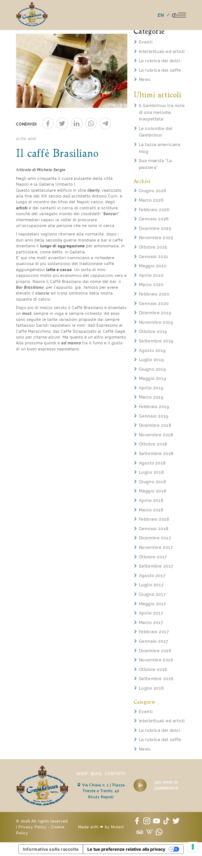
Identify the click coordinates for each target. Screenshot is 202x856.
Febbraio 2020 (154, 294)
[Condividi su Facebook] (48, 123)
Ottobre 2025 (153, 247)
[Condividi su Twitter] (62, 123)
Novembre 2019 (156, 322)
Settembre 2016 (156, 678)
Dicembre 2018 (155, 425)
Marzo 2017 (151, 622)
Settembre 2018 (156, 453)
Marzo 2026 (151, 200)
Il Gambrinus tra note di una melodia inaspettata (162, 112)
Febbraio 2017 (154, 631)
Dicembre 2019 (155, 312)
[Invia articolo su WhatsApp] (91, 123)
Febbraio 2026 (154, 209)
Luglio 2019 (151, 359)
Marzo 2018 (151, 509)
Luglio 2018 (151, 472)
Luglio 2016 (151, 688)
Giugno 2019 (152, 369)
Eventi (146, 42)
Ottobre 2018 (153, 444)
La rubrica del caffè (160, 70)
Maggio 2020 (153, 265)
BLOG (96, 774)
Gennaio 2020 (154, 303)
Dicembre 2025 (155, 228)
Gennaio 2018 (154, 528)
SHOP (82, 774)
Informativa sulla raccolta (51, 849)
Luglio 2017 (151, 584)
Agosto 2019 (152, 350)
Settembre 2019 (156, 341)
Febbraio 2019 (154, 406)
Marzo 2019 (151, 397)
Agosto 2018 (152, 463)
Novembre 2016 (156, 659)
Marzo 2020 (151, 284)
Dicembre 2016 (155, 650)
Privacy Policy (32, 827)
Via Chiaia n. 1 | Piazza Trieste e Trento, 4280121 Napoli (103, 791)
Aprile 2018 (151, 500)
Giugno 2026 (152, 190)
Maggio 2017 (152, 603)
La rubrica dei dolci (159, 60)
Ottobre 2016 (153, 669)
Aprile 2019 (151, 387)
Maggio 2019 (152, 378)
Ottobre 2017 (153, 556)
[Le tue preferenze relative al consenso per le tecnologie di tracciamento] (193, 847)
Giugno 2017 (152, 594)
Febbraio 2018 (154, 519)
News (145, 79)
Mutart (117, 827)
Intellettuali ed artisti (162, 51)
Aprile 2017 (151, 613)
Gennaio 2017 (153, 641)
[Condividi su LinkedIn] (77, 123)
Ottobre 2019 (153, 331)
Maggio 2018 (152, 491)
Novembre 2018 (156, 434)
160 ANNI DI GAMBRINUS (166, 785)
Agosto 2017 (152, 575)
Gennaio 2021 (153, 256)
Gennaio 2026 (154, 218)
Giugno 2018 (152, 481)
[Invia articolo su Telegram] (105, 123)
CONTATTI (115, 774)
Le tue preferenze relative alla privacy (126, 849)
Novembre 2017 (156, 547)
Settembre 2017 (156, 566)
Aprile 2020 (151, 275)
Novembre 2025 (156, 237)
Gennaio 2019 (153, 416)
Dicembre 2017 (155, 537)
